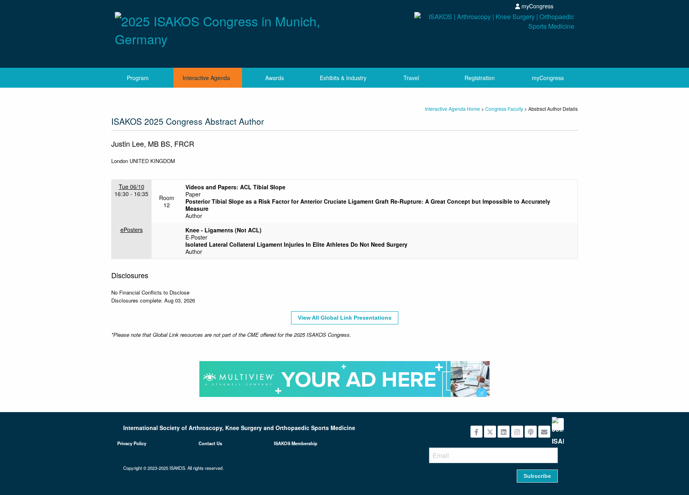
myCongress (536, 6)
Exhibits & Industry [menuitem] (343, 78)
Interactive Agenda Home (452, 108)
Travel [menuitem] (411, 78)
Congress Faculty (504, 108)
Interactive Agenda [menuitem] (206, 78)
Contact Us (210, 443)
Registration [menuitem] (480, 78)
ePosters (131, 230)
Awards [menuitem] (274, 78)
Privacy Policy (131, 443)
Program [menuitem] (138, 78)
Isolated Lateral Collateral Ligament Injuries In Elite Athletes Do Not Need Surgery (296, 244)
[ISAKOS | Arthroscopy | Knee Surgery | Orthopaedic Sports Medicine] (462, 37)
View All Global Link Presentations (345, 317)
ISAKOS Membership (295, 443)
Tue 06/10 (131, 187)
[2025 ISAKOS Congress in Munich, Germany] (227, 27)
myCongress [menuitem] (548, 78)
